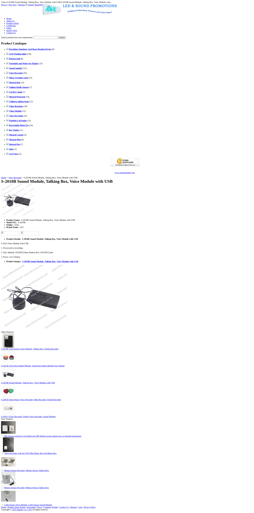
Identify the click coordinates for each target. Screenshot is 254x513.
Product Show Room (16, 507)
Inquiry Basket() (35, 5)
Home (9, 18)
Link (80, 507)
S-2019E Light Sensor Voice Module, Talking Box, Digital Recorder (29, 349)
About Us (10, 21)
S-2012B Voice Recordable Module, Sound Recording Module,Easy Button (33, 366)
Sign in (4, 5)
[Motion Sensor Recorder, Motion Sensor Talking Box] (8, 468)
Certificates (11, 26)
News (39, 507)
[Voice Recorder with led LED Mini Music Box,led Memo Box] (8, 451)
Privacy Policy (90, 507)
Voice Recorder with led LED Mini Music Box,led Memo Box (30, 453)
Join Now (12, 5)
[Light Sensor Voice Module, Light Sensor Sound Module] (8, 503)
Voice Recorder (14, 178)
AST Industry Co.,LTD (22, 510)
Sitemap (21, 5)
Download (31, 507)
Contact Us (11, 33)
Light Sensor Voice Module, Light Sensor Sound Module (28, 505)
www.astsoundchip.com (125, 173)
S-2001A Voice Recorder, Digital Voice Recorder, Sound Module (28, 416)
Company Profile (50, 507)
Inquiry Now (11, 30)
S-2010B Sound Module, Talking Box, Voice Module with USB (50, 261)
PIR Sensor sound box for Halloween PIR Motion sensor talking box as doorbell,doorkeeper (42, 436)
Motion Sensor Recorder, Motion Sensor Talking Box (26, 470)
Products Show (12, 23)
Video (8, 28)
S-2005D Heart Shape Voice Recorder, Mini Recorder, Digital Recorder (31, 400)
